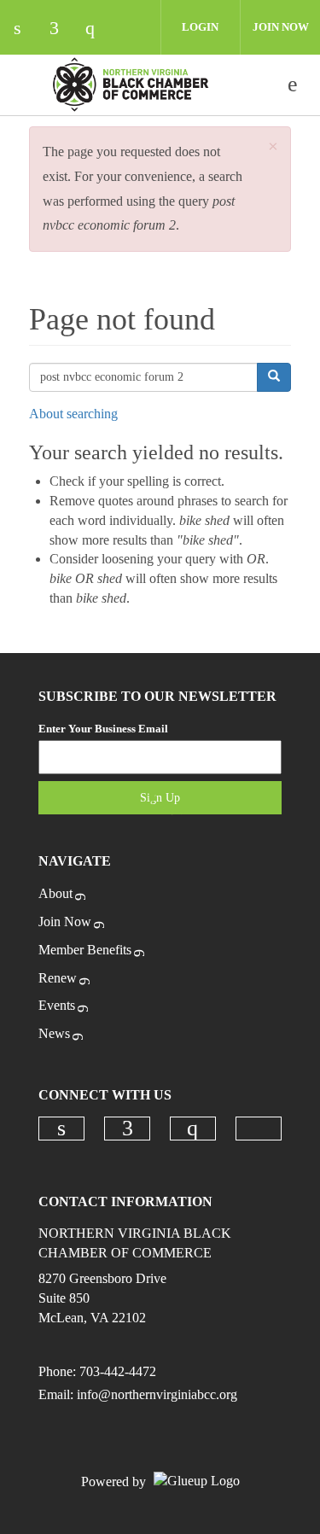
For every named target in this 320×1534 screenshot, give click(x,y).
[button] (273, 147)
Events (56, 1005)
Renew (57, 978)
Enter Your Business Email (103, 728)
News (54, 1033)
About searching (73, 413)
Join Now (281, 26)
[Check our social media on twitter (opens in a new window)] (134, 29)
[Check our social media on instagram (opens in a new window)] (98, 29)
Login (200, 26)
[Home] (130, 84)
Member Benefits (84, 949)
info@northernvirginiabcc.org (157, 1394)
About (55, 893)
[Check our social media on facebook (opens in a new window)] (62, 29)
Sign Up (160, 797)
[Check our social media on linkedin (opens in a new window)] (26, 29)
